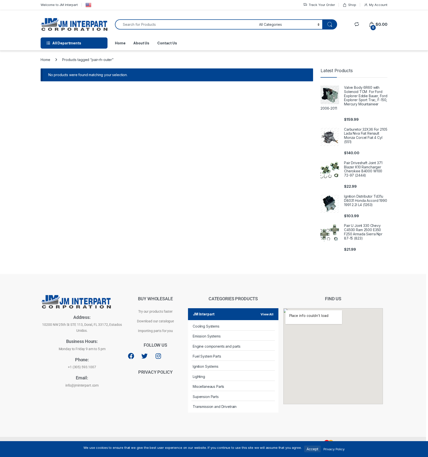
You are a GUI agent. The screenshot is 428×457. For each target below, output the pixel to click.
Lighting (199, 376)
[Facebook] (131, 356)
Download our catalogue (155, 321)
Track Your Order (322, 5)
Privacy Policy (334, 449)
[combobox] (185, 24)
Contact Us (167, 43)
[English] (88, 5)
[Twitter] (144, 356)
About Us (141, 43)
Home (120, 43)
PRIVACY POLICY (155, 372)
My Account (378, 5)
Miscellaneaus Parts (208, 386)
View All (267, 314)
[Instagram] (158, 356)
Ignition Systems (205, 366)
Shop (352, 5)
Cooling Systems (206, 326)
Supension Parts (206, 397)
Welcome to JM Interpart (59, 5)
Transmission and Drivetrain (215, 406)
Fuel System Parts (207, 356)
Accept (312, 449)
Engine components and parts (217, 346)
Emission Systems (207, 336)
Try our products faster (155, 311)
